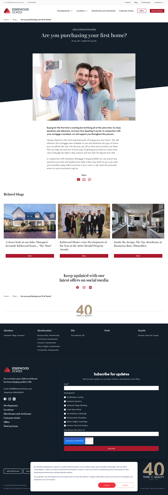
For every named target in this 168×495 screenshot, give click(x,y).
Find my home (157, 11)
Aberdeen (8, 330)
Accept (106, 485)
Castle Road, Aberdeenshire (47, 339)
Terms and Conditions (157, 488)
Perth (107, 330)
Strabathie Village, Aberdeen (14, 335)
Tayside (141, 330)
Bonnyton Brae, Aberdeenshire (48, 335)
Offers (141, 11)
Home (6, 19)
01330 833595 (18, 392)
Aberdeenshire (44, 330)
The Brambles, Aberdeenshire (48, 350)
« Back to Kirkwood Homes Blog (84, 29)
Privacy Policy (144, 488)
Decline (125, 485)
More (30, 256)
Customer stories (126, 11)
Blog (14, 19)
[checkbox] (111, 412)
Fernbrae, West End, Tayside (148, 335)
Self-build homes (13, 471)
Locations (81, 11)
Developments (63, 11)
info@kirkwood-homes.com (20, 389)
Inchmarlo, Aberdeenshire (46, 343)
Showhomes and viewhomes (103, 11)
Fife (73, 330)
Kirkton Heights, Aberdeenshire (48, 346)
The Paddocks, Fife (78, 335)
